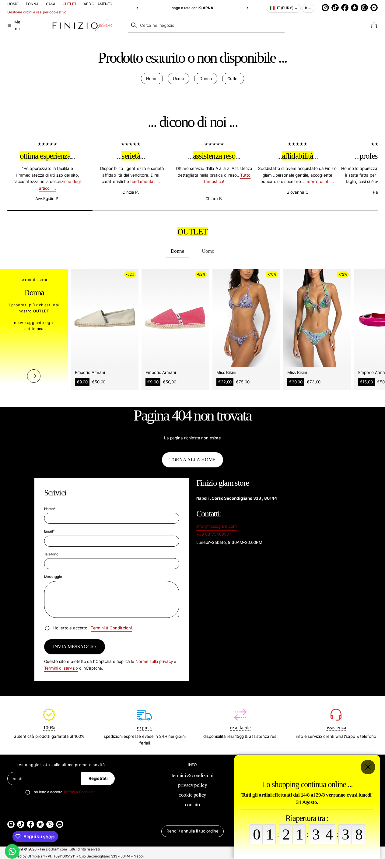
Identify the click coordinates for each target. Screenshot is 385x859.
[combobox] (206, 25)
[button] (137, 8)
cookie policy (192, 795)
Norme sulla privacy (154, 661)
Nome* (50, 509)
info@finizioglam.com (216, 526)
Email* (49, 531)
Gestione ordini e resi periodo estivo (36, 12)
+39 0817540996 (212, 534)
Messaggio (53, 577)
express (144, 727)
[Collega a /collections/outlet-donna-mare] (33, 375)
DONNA (32, 4)
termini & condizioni (193, 775)
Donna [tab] (177, 251)
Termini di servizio (61, 668)
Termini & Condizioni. (80, 792)
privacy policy (192, 785)
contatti (192, 805)
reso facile (240, 727)
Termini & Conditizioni (111, 627)
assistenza (336, 727)
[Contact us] (12, 851)
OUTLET (69, 4)
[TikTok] (335, 7)
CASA (50, 4)
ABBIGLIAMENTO (98, 4)
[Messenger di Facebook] (374, 7)
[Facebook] (344, 7)
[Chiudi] (368, 767)
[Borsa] (373, 25)
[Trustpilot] (354, 7)
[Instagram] (325, 7)
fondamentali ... (145, 181)
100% (49, 727)
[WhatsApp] (364, 7)
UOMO (13, 4)
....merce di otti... (318, 181)
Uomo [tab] (208, 251)
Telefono (51, 554)
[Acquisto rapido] (129, 358)
